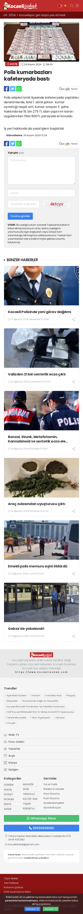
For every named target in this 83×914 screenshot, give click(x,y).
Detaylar (31, 909)
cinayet (10, 723)
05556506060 (43, 828)
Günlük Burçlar (52, 807)
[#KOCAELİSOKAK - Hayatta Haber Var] (19, 6)
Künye (12, 763)
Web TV (13, 735)
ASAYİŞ (13, 63)
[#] (41, 654)
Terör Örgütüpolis (40, 717)
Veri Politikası (11, 883)
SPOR (26, 789)
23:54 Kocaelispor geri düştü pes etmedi (37, 15)
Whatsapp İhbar (43, 818)
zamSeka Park (52, 695)
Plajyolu (70, 695)
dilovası (59, 717)
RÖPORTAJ (29, 808)
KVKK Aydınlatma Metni (17, 891)
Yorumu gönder (20, 216)
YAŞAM (27, 803)
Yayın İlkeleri (11, 878)
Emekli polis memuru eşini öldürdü (37, 566)
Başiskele (11, 700)
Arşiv (11, 756)
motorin (35, 695)
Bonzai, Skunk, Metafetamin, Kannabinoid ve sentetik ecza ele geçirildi (36, 439)
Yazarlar (14, 749)
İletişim (13, 770)
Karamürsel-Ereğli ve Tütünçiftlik (39, 700)
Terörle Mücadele (15, 717)
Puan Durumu (51, 798)
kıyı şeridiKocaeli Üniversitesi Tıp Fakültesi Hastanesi (35, 706)
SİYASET (8, 794)
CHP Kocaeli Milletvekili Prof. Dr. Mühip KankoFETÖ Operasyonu (39, 711)
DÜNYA (7, 804)
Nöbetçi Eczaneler (53, 789)
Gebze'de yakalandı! (26, 628)
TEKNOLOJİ (29, 794)
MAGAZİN (28, 784)
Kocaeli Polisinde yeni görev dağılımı (39, 312)
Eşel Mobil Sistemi (15, 695)
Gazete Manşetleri (53, 803)
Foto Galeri (16, 742)
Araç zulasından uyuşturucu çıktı (36, 504)
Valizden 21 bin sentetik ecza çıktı (37, 374)
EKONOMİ (9, 799)
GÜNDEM (9, 784)
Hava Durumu (51, 793)
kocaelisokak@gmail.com (23, 844)
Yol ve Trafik (50, 784)
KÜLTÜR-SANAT (31, 798)
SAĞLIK (8, 809)
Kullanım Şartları (13, 887)
